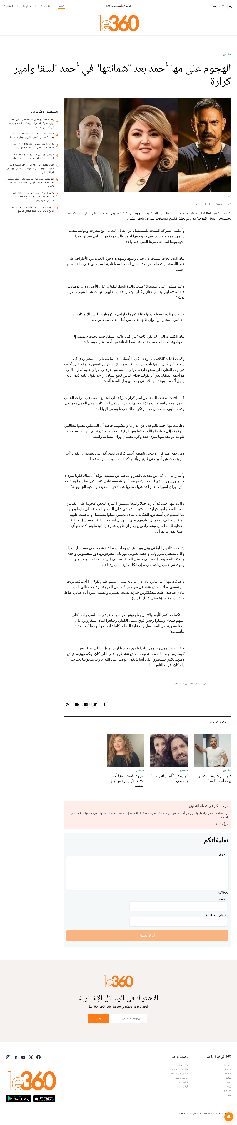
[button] (228, 1116)
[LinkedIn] (16, 1057)
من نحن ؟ (183, 1065)
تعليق (222, 854)
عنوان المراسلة (215, 915)
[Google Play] (18, 1098)
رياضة (228, 1086)
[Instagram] (8, 1057)
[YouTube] (23, 1057)
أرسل (98, 1018)
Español (8, 6)
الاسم (222, 899)
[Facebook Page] (38, 1057)
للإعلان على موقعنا (179, 1073)
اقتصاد (228, 1069)
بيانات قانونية (181, 1078)
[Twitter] (31, 1057)
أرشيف (184, 1086)
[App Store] (44, 1098)
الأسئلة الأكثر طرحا (179, 1069)
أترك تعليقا (147, 935)
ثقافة (228, 1078)
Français (45, 6)
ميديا (228, 1082)
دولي (229, 1095)
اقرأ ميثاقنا (221, 824)
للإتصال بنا (183, 1082)
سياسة (227, 1065)
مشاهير (227, 54)
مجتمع (228, 1073)
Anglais (26, 6)
